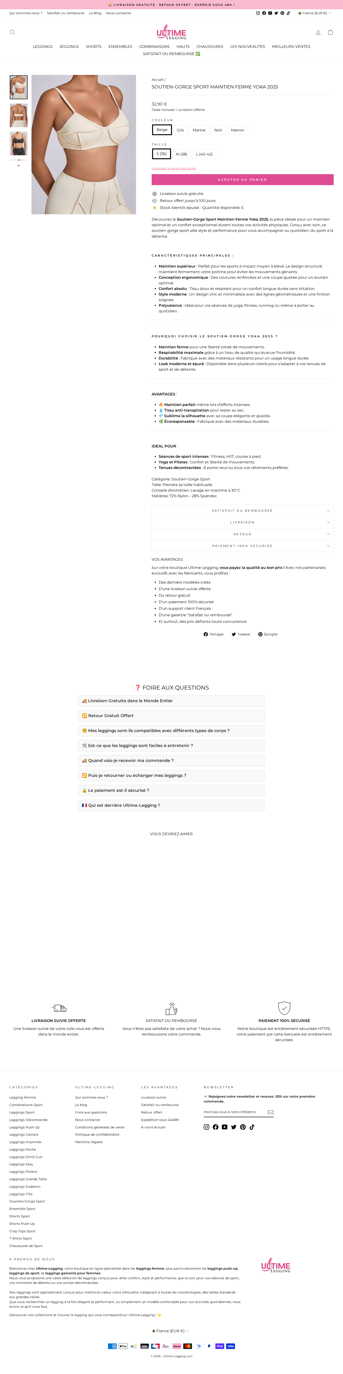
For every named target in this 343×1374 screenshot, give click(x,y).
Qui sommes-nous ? (25, 13)
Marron (237, 130)
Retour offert (151, 1112)
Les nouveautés (247, 46)
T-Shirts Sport (20, 1238)
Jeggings (69, 46)
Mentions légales (89, 1142)
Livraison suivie (153, 1097)
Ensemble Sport (22, 1209)
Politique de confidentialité (97, 1134)
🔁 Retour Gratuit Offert (108, 715)
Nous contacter (118, 13)
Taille (160, 144)
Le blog (81, 1105)
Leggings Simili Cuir (26, 1157)
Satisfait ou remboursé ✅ (171, 54)
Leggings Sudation (24, 1186)
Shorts (94, 46)
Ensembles (120, 46)
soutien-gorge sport (170, 230)
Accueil (158, 79)
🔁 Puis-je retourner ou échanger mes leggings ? (134, 775)
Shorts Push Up (22, 1224)
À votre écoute (153, 1127)
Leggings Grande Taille (28, 1179)
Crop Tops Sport (22, 1231)
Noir (218, 130)
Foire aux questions (91, 1112)
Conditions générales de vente (99, 1127)
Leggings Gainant (23, 1134)
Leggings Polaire (23, 1171)
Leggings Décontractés (28, 1120)
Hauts (183, 46)
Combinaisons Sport (26, 1105)
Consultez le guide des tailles (174, 168)
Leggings (42, 46)
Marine (199, 130)
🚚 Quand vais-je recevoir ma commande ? (128, 760)
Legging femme (22, 1097)
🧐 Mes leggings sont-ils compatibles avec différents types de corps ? (156, 730)
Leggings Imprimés (25, 1142)
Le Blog (95, 13)
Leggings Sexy (21, 1164)
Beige (162, 129)
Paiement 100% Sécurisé (242, 546)
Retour (243, 534)
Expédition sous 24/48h (160, 1120)
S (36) (162, 153)
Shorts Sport (19, 1216)
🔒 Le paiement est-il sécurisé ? (115, 790)
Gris (180, 130)
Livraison (242, 522)
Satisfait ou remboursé (65, 13)
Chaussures (210, 46)
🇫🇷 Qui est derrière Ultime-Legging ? (121, 805)
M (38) (181, 154)
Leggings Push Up (24, 1127)
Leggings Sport (22, 1112)
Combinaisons (154, 46)
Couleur (162, 120)
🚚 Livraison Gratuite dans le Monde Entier (127, 700)
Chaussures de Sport (26, 1246)
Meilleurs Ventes (291, 46)
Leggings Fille (20, 1194)
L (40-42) (204, 154)
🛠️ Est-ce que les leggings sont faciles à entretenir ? (137, 745)
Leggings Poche (22, 1149)
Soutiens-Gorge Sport (27, 1201)
